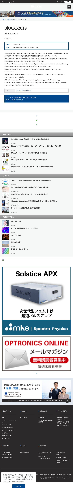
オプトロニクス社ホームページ (44, 453)
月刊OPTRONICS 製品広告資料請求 (45, 421)
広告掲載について (44, 475)
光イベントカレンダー (12, 19)
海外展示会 (5, 433)
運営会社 (53, 475)
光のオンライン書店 (7, 455)
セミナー (8, 39)
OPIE (3, 417)
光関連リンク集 (67, 475)
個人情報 (59, 475)
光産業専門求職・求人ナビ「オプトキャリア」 (64, 418)
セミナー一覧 (23, 417)
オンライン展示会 (6, 438)
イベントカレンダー (7, 436)
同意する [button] (18, 486)
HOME (3, 19)
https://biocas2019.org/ (24, 90)
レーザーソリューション (8, 430)
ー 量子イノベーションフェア (9, 421)
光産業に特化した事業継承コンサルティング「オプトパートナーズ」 (64, 423)
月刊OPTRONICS (6, 452)
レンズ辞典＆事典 (24, 452)
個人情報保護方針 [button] (18, 481)
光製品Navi (41, 417)
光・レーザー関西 (6, 425)
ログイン (59, 1)
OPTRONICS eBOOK (7, 457)
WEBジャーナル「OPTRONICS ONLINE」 (44, 457)
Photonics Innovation (7, 427)
